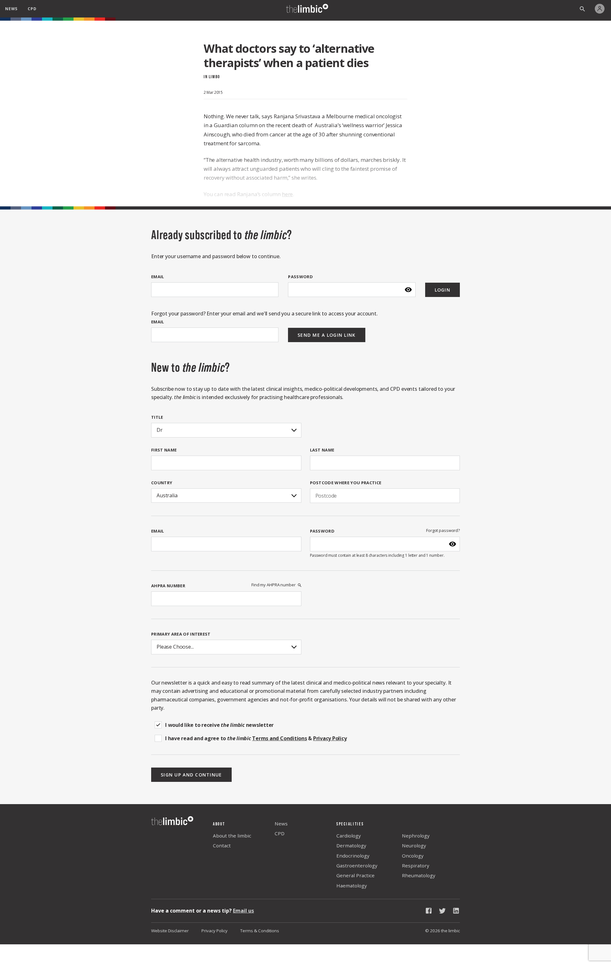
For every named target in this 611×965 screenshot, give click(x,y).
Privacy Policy (214, 931)
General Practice (355, 875)
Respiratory (415, 865)
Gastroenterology (356, 865)
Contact (222, 845)
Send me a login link (327, 335)
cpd (32, 8)
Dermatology (351, 845)
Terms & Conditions (259, 931)
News (281, 823)
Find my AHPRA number (273, 585)
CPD (279, 833)
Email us (243, 910)
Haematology (351, 885)
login (442, 290)
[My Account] (601, 8)
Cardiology (348, 835)
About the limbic (232, 835)
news (11, 8)
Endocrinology (352, 855)
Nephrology (416, 835)
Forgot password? (443, 530)
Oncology (413, 855)
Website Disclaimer (170, 931)
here (287, 194)
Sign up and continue (191, 775)
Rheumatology (418, 875)
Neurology (414, 845)
